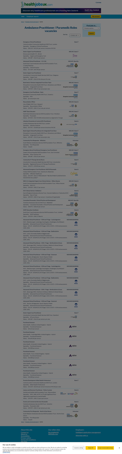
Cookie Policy (6, 452)
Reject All (90, 448)
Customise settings (78, 448)
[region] (61, 448)
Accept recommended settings (105, 448)
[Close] (119, 448)
